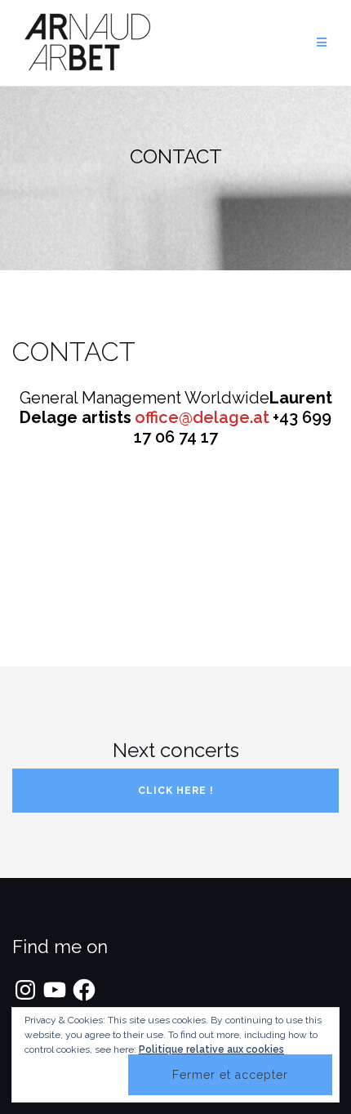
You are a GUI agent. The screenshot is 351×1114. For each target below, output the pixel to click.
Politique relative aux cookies (211, 1049)
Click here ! (176, 790)
